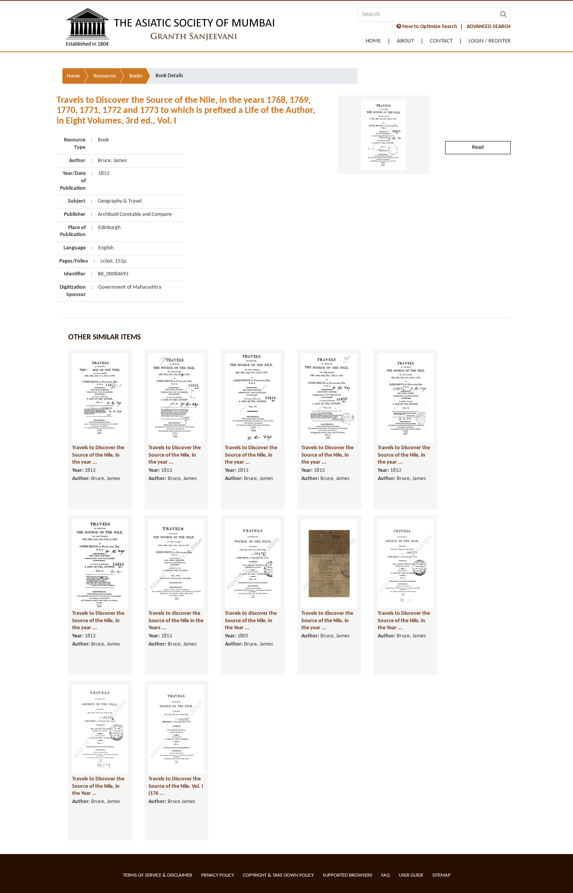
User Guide (411, 875)
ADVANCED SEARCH (489, 27)
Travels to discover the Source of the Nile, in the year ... (327, 621)
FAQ (385, 875)
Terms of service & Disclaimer (157, 875)
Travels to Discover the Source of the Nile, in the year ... (98, 455)
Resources (105, 76)
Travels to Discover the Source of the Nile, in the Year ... (404, 621)
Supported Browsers (347, 875)
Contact (441, 41)
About (405, 41)
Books (135, 76)
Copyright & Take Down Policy (278, 875)
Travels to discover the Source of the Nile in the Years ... (176, 621)
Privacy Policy (217, 875)
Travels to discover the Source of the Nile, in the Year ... (251, 621)
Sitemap (441, 875)
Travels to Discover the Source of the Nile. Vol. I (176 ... (176, 786)
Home (373, 41)
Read (478, 147)
